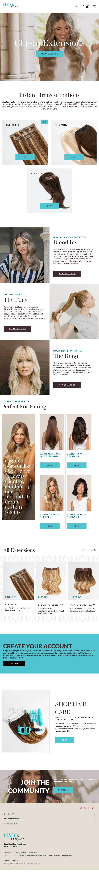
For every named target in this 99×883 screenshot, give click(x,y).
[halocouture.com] (10, 6)
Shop (25, 157)
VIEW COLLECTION (49, 54)
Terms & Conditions (20, 852)
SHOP (64, 740)
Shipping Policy (67, 856)
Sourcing (15, 861)
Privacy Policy (8, 852)
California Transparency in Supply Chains (33, 856)
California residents (10, 855)
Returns (7, 861)
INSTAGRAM (63, 790)
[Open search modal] (77, 6)
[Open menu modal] (94, 6)
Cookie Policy (33, 852)
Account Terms (54, 856)
